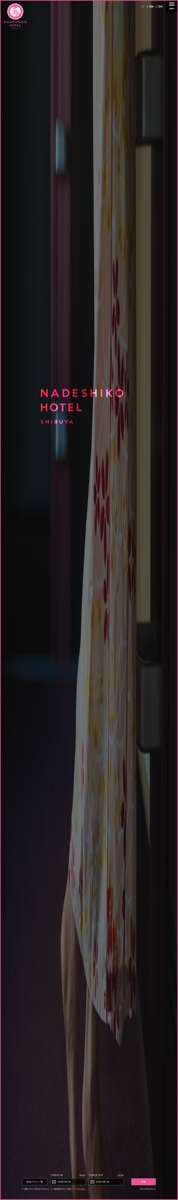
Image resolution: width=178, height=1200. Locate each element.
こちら (82, 1189)
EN (151, 6)
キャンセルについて (148, 1188)
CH (160, 6)
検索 (143, 1181)
